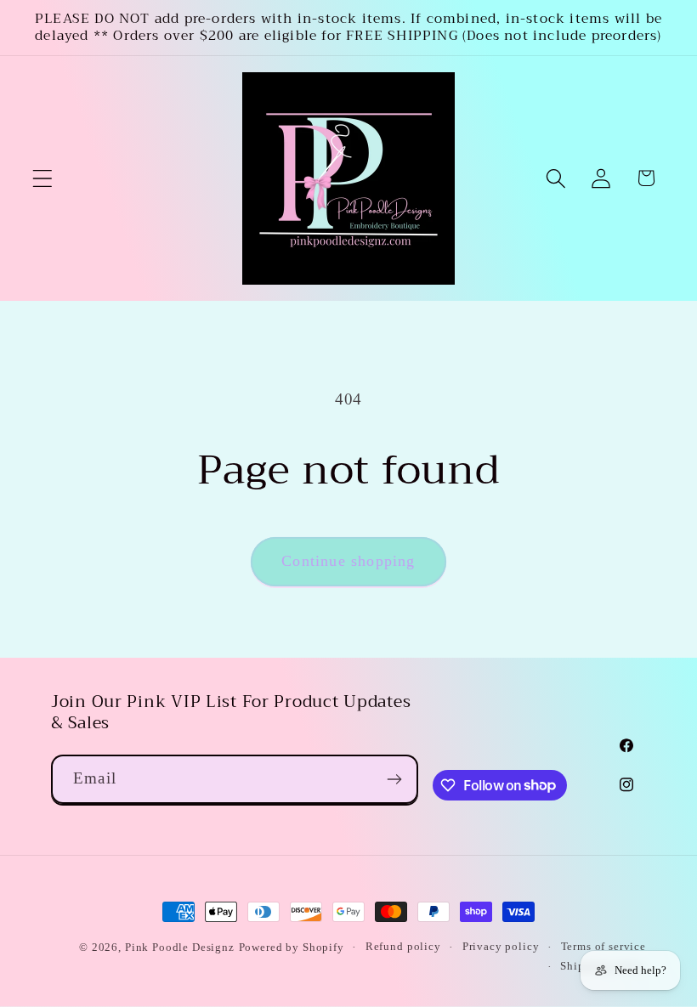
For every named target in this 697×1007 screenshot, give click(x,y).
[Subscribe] (393, 779)
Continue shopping (348, 560)
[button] (42, 178)
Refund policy (403, 946)
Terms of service (603, 946)
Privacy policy (501, 946)
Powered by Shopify (291, 947)
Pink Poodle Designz (180, 947)
